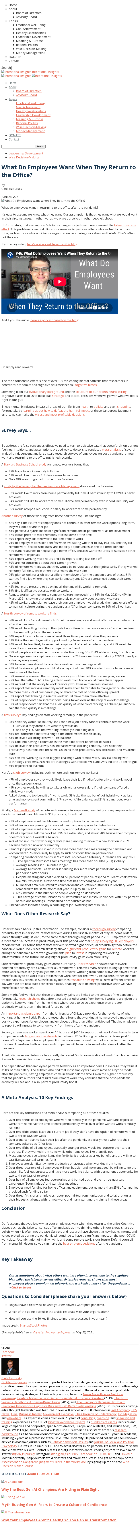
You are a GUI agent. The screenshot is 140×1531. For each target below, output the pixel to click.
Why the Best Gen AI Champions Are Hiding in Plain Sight (50, 1489)
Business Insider (30, 1414)
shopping (123, 407)
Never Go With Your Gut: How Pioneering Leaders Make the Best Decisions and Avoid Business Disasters (62, 1396)
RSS (110, 1454)
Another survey (12, 516)
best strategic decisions (79, 1244)
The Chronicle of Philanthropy (95, 1414)
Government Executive (58, 1414)
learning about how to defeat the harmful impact (56, 411)
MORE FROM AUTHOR (43, 1474)
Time (14, 1414)
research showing (82, 980)
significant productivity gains (86, 949)
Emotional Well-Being (31, 25)
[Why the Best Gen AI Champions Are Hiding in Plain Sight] (12, 1482)
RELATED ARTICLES (14, 1474)
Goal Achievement (28, 29)
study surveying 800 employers (112, 941)
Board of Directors (29, 13)
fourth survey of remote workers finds (30, 613)
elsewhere (14, 1418)
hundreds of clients (104, 1422)
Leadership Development (33, 37)
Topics (13, 21)
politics (98, 407)
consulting (88, 1418)
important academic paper (24, 1013)
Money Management (30, 53)
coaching (103, 1418)
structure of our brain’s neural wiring (101, 392)
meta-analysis (111, 450)
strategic (58, 396)
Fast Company (120, 1410)
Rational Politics (27, 45)
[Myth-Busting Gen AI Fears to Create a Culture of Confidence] (13, 1497)
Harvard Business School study (25, 464)
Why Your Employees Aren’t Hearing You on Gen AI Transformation (58, 1520)
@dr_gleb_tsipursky (64, 1454)
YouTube (100, 1454)
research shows (29, 999)
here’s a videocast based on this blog (52, 244)
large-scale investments (41, 1036)
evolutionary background (46, 392)
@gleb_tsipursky (23, 1454)
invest (80, 953)
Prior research (86, 964)
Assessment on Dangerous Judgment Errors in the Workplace (43, 1462)
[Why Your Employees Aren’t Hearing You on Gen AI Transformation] (15, 1512)
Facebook (86, 1454)
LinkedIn (126, 1454)
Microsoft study (24, 810)
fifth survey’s (13, 715)
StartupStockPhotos (33, 1325)
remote (117, 949)
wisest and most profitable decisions (60, 415)
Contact (14, 61)
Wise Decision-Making (31, 49)
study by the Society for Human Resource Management (41, 486)
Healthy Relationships (31, 33)
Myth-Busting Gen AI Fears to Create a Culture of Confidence (54, 1504)
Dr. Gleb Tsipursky (14, 1382)
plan (68, 953)
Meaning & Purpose (29, 41)
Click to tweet (21, 1287)
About (13, 9)
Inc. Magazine (127, 1414)
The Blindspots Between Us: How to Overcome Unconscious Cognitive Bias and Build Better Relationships (63, 1404)
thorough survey (104, 929)
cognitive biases (86, 385)
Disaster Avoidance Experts (52, 1332)
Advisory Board (26, 17)
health (85, 407)
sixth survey (21, 773)
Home (13, 5)
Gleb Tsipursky (11, 189)
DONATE (15, 57)
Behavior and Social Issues (69, 1442)
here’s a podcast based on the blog (54, 320)
